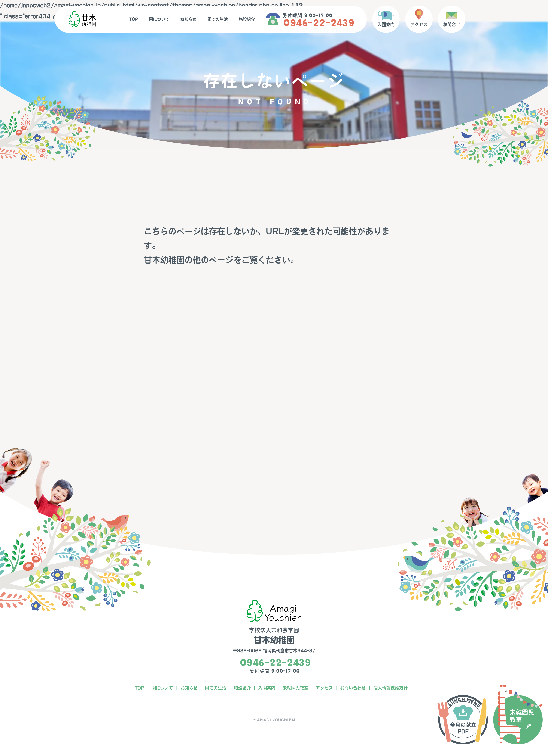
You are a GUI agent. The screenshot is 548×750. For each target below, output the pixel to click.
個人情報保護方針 (390, 688)
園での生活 (217, 19)
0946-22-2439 (317, 23)
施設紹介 (247, 19)
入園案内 (266, 688)
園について (159, 19)
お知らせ (188, 19)
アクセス (324, 688)
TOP (133, 19)
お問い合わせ (353, 688)
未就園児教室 (295, 688)
